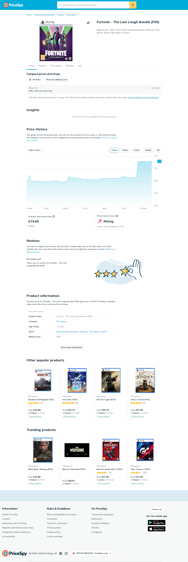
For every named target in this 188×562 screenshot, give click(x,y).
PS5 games (72, 14)
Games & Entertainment (45, 14)
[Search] (132, 5)
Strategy (84, 331)
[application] (94, 182)
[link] (43, 392)
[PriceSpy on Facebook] (60, 553)
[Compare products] (88, 23)
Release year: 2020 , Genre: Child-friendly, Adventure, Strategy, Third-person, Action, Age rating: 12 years (128, 31)
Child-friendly (62, 331)
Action (105, 331)
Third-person (95, 331)
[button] (35, 79)
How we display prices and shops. (143, 97)
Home (29, 14)
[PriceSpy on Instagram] (66, 553)
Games (61, 14)
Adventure (74, 331)
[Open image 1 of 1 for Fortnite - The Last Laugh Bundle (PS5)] (56, 40)
